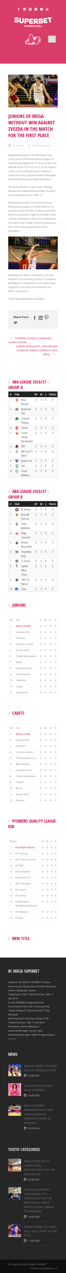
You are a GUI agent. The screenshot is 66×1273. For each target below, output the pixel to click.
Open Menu (52, 39)
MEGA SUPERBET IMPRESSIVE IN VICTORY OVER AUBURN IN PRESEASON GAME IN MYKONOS (38, 1114)
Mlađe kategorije (41, 145)
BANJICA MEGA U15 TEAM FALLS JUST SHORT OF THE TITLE (40, 1231)
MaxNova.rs (51, 1268)
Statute (12, 1038)
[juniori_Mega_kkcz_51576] (33, 91)
